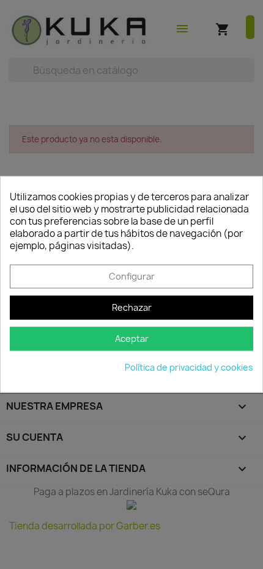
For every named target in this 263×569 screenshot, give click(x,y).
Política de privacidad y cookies (189, 368)
